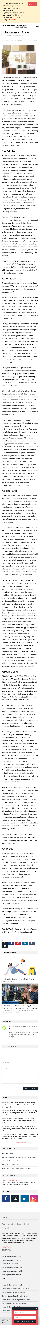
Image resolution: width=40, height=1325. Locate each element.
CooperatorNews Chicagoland (12, 1256)
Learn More (12, 20)
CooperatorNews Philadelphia (12, 1267)
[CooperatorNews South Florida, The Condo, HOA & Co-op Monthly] (14, 26)
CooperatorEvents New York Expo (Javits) (15, 1289)
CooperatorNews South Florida (12, 1271)
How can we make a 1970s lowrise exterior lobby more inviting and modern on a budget (18, 1183)
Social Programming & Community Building (16, 1168)
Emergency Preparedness (10, 1164)
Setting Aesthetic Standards (11, 1161)
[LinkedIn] (25, 1198)
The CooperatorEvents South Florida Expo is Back (18, 1157)
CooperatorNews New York (11, 1264)
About (4, 1218)
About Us (4, 1322)
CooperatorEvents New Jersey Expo (13, 1292)
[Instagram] (34, 1198)
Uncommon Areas (15, 1180)
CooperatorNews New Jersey (11, 1260)
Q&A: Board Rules (8, 1153)
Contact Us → (6, 1247)
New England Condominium (11, 1275)
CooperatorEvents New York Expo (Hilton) (16, 1285)
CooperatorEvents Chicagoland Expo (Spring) (17, 1303)
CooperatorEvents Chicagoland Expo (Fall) (16, 1300)
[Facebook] (6, 1198)
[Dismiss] (36, 1308)
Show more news (20, 1142)
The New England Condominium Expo (15, 1296)
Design (36, 41)
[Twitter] (15, 1198)
